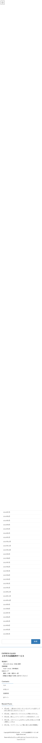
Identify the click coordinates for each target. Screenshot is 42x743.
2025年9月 (6, 554)
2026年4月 (6, 525)
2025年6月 (6, 567)
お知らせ (6, 689)
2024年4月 (6, 625)
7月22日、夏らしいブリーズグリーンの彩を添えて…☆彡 (21, 717)
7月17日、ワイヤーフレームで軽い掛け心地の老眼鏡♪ (21, 725)
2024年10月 (7, 600)
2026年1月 (6, 537)
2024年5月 (6, 621)
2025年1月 (6, 588)
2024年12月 (7, 592)
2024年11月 (7, 596)
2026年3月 (6, 529)
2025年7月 (6, 562)
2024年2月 (6, 634)
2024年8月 (6, 609)
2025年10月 (7, 550)
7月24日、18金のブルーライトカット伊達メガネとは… (21, 714)
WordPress (14, 737)
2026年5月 (6, 520)
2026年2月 (6, 533)
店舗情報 (6, 693)
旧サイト (6, 697)
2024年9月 (6, 604)
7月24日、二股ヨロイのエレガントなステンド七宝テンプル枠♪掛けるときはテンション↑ (22, 710)
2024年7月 (6, 613)
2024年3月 (6, 629)
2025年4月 (6, 575)
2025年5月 (6, 571)
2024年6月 (6, 617)
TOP (4, 685)
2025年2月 (6, 583)
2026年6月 (6, 516)
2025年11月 (7, 546)
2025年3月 (6, 579)
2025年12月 (7, 541)
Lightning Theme (25, 737)
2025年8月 (6, 558)
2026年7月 (6, 512)
